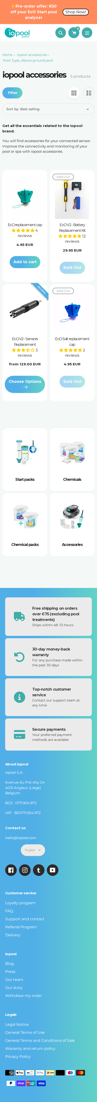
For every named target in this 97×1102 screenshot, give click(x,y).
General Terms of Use (25, 1032)
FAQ (9, 911)
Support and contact (24, 919)
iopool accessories (32, 55)
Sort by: (12, 109)
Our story (14, 987)
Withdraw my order (23, 995)
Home (7, 55)
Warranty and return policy (30, 1048)
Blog (9, 963)
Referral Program (21, 927)
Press (10, 971)
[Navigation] (87, 32)
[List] (89, 93)
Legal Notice (17, 1024)
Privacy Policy (18, 1056)
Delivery (12, 935)
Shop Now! (75, 12)
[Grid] (74, 93)
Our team (14, 979)
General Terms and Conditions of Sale (40, 1040)
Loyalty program (20, 903)
